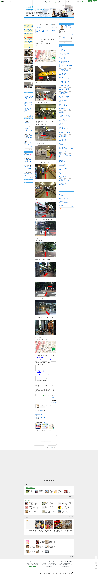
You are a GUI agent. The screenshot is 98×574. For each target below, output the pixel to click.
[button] (96, 567)
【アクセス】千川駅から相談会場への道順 (42, 412)
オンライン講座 (34, 18)
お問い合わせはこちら (62, 201)
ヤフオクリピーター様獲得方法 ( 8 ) (65, 141)
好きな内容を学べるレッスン (63, 205)
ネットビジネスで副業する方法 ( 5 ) (65, 116)
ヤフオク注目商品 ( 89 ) (63, 147)
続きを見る (72, 34)
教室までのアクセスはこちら (63, 198)
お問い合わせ (46, 18)
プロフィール (66, 27)
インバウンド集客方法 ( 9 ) (63, 93)
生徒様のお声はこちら (62, 199)
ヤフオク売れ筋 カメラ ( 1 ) (64, 90)
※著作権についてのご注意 (63, 209)
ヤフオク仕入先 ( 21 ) (62, 139)
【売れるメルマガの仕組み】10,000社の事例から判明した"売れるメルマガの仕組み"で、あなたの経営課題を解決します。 (28, 175)
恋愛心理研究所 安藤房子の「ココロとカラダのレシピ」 (28, 173)
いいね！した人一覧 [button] (53, 397)
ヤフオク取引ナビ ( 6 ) (63, 184)
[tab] (30, 487)
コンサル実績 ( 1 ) (62, 94)
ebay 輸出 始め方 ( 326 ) (63, 58)
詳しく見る (49, 566)
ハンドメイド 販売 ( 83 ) (63, 54)
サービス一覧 (28, 18)
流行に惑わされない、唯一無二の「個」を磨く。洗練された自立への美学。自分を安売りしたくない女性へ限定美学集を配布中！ (28, 124)
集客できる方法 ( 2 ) (62, 104)
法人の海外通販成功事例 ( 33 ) (64, 61)
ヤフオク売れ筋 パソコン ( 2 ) (64, 71)
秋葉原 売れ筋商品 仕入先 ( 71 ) (64, 100)
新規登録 (90, 1)
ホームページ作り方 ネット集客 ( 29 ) (65, 78)
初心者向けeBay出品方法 (28, 96)
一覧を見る (72, 206)
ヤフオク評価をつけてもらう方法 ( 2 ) (65, 132)
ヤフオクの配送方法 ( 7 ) (63, 181)
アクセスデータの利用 (59, 573)
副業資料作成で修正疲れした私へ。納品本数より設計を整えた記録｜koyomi (28, 135)
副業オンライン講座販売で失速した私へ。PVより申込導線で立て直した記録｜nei (28, 137)
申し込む (65, 566)
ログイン (95, 1)
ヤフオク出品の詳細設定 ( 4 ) (64, 180)
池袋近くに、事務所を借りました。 (41, 417)
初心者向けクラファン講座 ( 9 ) (64, 53)
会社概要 (56, 18)
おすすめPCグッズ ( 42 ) (63, 168)
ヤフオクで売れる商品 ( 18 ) (63, 135)
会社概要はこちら (62, 194)
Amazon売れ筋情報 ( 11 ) (63, 74)
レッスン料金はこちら (62, 195)
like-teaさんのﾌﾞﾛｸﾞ (27, 161)
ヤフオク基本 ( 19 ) (62, 172)
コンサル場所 (42, 410)
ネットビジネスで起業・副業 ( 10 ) (64, 113)
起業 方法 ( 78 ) (61, 64)
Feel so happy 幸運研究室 (28, 159)
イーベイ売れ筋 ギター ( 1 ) (64, 82)
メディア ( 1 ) (61, 143)
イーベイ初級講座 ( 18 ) (63, 119)
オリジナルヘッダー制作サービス (64, 202)
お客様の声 (41, 18)
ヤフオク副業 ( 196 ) (62, 169)
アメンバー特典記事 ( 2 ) (63, 120)
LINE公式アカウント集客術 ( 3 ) (64, 97)
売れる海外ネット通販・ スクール (29, 39)
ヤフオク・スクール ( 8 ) (63, 107)
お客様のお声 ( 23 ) (62, 47)
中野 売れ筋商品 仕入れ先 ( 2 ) (64, 92)
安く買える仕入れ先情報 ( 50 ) (64, 69)
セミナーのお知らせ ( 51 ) (63, 105)
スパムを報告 (43, 573)
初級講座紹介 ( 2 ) (62, 160)
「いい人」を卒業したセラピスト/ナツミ (28, 130)
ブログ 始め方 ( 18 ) (62, 67)
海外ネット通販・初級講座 (28, 33)
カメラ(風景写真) (27, 500)
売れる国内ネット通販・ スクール (29, 42)
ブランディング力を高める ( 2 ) (64, 96)
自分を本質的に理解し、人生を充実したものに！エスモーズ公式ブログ (28, 166)
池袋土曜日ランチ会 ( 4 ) (63, 154)
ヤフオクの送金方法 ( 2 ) (63, 183)
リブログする (54, 395)
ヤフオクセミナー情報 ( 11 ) (63, 136)
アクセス (51, 18)
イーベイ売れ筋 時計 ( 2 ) (63, 84)
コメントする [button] (47, 395)
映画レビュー (60, 500)
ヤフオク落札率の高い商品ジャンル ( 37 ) (66, 148)
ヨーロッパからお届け (45, 500)
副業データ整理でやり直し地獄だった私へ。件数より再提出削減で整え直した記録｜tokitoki (28, 144)
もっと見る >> (37, 419)
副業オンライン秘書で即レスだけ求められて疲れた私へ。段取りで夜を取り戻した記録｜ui (28, 142)
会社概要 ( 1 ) (61, 46)
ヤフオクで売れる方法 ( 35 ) (63, 140)
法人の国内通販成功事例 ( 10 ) (64, 62)
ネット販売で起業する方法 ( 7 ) (64, 115)
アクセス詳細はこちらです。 (41, 366)
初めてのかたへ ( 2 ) (62, 150)
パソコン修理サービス (62, 203)
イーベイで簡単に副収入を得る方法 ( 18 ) (66, 109)
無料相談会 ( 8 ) (61, 112)
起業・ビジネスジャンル (62, 38)
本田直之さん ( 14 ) (62, 173)
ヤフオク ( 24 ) (61, 101)
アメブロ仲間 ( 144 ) (62, 111)
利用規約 (53, 573)
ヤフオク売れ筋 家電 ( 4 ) (63, 73)
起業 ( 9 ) (60, 177)
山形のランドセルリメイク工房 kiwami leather (28, 128)
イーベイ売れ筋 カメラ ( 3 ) (64, 81)
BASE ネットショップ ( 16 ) (63, 70)
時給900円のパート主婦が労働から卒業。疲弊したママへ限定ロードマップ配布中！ (28, 132)
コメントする (46, 441)
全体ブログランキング (62, 37)
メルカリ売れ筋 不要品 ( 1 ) (64, 77)
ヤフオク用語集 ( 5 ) (62, 124)
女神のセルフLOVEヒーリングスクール (28, 168)
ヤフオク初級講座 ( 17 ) (63, 108)
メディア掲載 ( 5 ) (62, 144)
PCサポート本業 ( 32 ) (62, 176)
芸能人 (37, 487)
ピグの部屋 (69, 27)
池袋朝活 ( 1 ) (61, 162)
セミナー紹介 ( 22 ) (62, 161)
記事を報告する (54, 402)
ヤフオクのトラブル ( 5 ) (63, 133)
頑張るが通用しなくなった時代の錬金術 (28, 122)
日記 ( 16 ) (61, 152)
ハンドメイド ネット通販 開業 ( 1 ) (64, 88)
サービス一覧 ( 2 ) (62, 50)
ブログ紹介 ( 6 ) (61, 165)
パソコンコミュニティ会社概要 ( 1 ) (65, 137)
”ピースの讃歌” (27, 154)
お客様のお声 (28, 44)
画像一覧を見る (30, 116)
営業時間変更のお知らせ (39, 414)
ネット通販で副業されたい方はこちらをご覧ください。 (45, 359)
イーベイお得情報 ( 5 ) (63, 164)
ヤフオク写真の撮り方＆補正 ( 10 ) (64, 128)
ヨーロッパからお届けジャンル (30, 487)
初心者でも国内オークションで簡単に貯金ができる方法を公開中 (28, 30)
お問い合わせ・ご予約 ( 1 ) (63, 151)
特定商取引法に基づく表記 (67, 573)
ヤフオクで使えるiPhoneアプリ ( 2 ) (65, 179)
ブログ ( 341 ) (61, 123)
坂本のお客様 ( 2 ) (62, 127)
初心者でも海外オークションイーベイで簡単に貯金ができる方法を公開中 (28, 26)
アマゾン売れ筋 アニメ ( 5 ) (64, 86)
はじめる (32, 566)
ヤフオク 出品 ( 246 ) (62, 57)
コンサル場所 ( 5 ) (62, 49)
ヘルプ (73, 573)
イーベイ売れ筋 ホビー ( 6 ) (64, 89)
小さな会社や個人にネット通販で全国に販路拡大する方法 (49, 11)
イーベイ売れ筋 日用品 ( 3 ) (64, 85)
